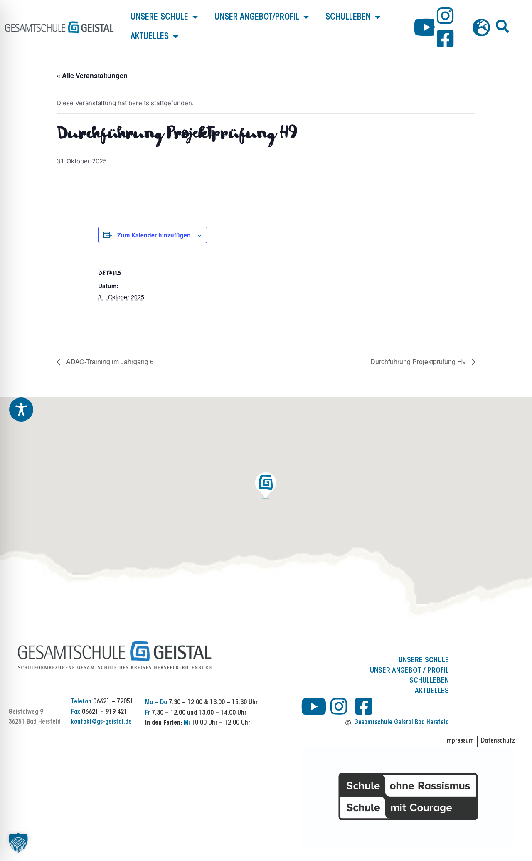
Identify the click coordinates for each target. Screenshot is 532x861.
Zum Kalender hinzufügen (154, 235)
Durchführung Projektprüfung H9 (419, 361)
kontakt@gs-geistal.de (101, 722)
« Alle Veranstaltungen (92, 75)
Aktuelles (150, 36)
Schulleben (348, 17)
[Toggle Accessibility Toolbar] (21, 409)
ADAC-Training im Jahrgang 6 (109, 361)
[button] (502, 26)
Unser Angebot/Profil (256, 17)
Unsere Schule (159, 17)
